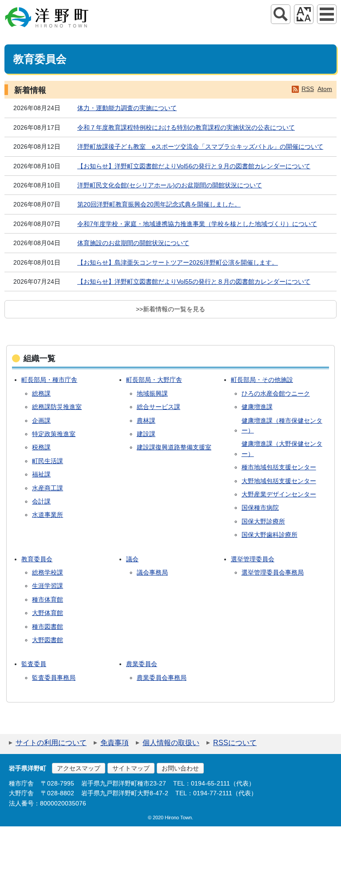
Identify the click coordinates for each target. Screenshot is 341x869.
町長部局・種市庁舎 (49, 379)
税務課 (41, 447)
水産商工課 (47, 488)
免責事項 (114, 742)
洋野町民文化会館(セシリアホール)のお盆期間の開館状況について (169, 185)
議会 (132, 559)
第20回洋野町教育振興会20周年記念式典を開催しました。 (159, 204)
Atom (324, 88)
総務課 (41, 393)
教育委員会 (36, 559)
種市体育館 (47, 599)
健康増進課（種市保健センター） (282, 425)
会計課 (41, 501)
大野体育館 (47, 612)
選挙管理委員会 (252, 559)
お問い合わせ (180, 768)
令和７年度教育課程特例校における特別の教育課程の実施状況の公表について (186, 127)
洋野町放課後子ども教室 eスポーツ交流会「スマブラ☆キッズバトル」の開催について (200, 146)
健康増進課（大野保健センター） (282, 448)
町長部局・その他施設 (262, 379)
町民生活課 (47, 460)
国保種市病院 (260, 507)
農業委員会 (141, 663)
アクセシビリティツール (303, 14)
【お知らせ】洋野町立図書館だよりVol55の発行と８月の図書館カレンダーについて (193, 281)
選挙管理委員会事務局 (273, 572)
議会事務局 (152, 572)
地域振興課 (152, 393)
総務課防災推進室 (57, 406)
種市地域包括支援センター (279, 467)
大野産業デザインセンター (279, 494)
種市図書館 (47, 626)
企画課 (41, 420)
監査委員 (33, 663)
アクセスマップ (78, 768)
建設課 (146, 433)
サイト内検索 (280, 14)
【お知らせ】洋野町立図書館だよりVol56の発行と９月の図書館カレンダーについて (193, 166)
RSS (307, 88)
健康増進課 (257, 406)
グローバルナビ (327, 14)
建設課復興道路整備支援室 (174, 447)
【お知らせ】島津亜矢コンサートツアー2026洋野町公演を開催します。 (177, 262)
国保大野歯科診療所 (269, 534)
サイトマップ (131, 768)
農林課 (146, 420)
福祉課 (41, 474)
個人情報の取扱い (171, 742)
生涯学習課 (47, 585)
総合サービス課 (158, 406)
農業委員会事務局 (161, 677)
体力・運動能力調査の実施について (127, 107)
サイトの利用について (51, 742)
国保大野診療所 (263, 521)
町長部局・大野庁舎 (154, 379)
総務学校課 (47, 572)
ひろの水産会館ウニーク (276, 393)
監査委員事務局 (53, 677)
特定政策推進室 (53, 433)
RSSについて (235, 742)
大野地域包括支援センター (279, 480)
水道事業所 (47, 514)
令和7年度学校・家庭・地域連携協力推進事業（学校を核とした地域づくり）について (197, 223)
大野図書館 (47, 639)
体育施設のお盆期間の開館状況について (133, 242)
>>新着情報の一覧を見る (170, 309)
